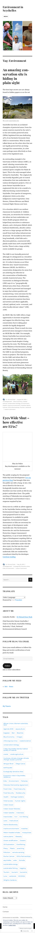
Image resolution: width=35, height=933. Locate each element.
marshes (23, 405)
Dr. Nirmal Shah (10, 399)
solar (15, 860)
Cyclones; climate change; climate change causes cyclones (16, 759)
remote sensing (18, 852)
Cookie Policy (12, 925)
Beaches (20, 733)
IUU (15, 817)
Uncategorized (7, 401)
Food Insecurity (19, 789)
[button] (17, 384)
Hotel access (8, 801)
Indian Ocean (8, 805)
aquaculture (20, 729)
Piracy (5, 848)
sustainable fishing (10, 868)
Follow (7, 666)
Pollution (6, 852)
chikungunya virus (10, 741)
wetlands (28, 407)
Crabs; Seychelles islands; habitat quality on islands (15, 749)
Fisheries (24, 781)
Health (5, 405)
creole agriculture (16, 754)
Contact (6, 912)
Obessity (18, 836)
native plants (8, 836)
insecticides (7, 817)
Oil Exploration (8, 844)
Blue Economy (17, 401)
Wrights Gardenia (10, 880)
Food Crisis (7, 789)
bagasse (6, 733)
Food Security (8, 793)
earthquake (7, 768)
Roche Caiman (8, 856)
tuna (5, 876)
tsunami (15, 872)
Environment (25, 403)
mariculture (13, 821)
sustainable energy (10, 864)
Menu (6, 16)
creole (5, 754)
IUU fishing (24, 817)
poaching (20, 848)
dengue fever (8, 764)
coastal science (25, 741)
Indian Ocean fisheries (11, 809)
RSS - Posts (9, 687)
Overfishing (20, 844)
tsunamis (23, 872)
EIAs (4, 568)
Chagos (19, 737)
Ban (13, 733)
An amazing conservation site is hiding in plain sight (16, 76)
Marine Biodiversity (10, 825)
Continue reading (9, 557)
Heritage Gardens (17, 797)
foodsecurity (20, 793)
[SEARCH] (30, 580)
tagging (23, 868)
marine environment (13, 405)
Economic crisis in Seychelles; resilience (14, 776)
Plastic (12, 848)
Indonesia (20, 813)
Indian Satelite (8, 813)
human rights (20, 801)
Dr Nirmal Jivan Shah (24, 617)
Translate (18, 600)
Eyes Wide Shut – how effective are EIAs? (16, 422)
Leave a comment (9, 409)
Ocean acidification (10, 840)
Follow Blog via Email (16, 641)
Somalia (22, 860)
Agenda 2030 (8, 729)
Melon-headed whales (11, 832)
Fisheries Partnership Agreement (15, 785)
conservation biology (14, 403)
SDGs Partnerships (13, 407)
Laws (5, 821)
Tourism (22, 407)
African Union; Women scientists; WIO (15, 724)
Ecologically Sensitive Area (21, 566)
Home (5, 907)
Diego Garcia (20, 764)
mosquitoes (26, 832)
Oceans (22, 840)
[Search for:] (15, 580)
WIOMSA (21, 876)
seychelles (7, 860)
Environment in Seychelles (13, 8)
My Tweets (7, 706)
